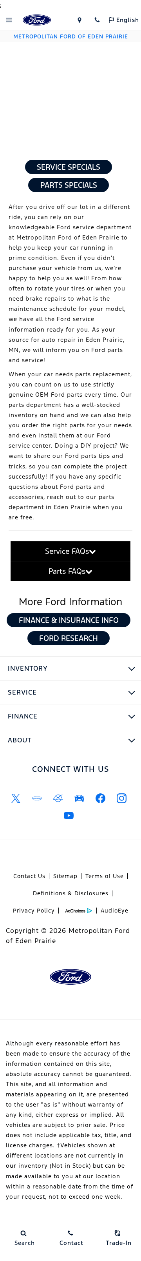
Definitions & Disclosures (70, 893)
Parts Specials (68, 185)
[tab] (70, 551)
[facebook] (100, 798)
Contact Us (29, 876)
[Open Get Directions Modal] (79, 20)
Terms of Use (104, 876)
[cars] (36, 798)
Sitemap (65, 876)
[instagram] (121, 798)
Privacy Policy (34, 910)
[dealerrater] (58, 798)
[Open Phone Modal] (97, 20)
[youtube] (68, 815)
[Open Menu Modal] (9, 20)
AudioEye (114, 910)
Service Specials (68, 167)
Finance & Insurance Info (69, 620)
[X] (15, 798)
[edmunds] (79, 798)
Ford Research (68, 638)
